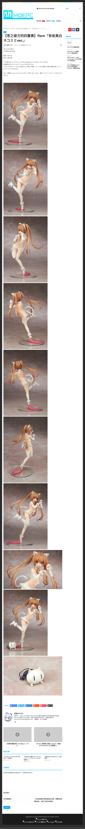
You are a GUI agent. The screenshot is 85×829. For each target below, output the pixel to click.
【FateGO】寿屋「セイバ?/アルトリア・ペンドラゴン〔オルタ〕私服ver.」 (32, 758)
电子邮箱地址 (7, 799)
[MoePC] (18, 14)
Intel (50, 21)
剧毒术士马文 (9, 45)
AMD (41, 21)
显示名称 (6, 793)
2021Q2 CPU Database (46, 8)
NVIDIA (58, 21)
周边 (12, 28)
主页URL (7, 28)
